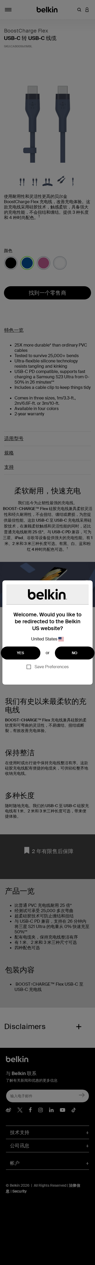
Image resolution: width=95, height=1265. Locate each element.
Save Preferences (52, 667)
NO (75, 652)
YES (20, 652)
